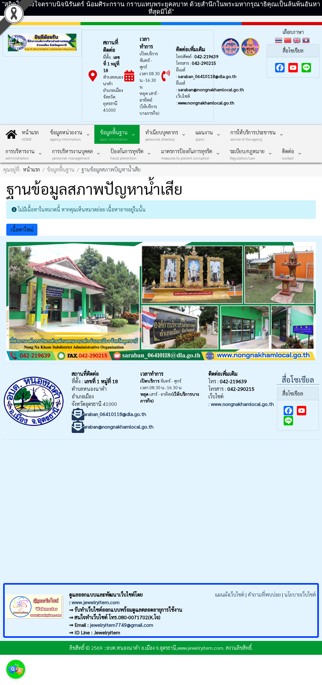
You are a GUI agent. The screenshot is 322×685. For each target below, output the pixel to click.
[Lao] (306, 39)
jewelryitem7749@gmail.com (121, 624)
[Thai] (279, 39)
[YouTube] (293, 67)
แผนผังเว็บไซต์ (229, 594)
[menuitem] (22, 134)
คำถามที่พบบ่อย (264, 594)
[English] (297, 39)
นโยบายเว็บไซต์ (300, 594)
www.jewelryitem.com (95, 602)
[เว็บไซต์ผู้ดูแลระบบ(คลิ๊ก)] (34, 620)
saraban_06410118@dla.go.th (207, 76)
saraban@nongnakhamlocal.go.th (211, 89)
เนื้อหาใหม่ (21, 229)
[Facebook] (280, 67)
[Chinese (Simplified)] (288, 39)
